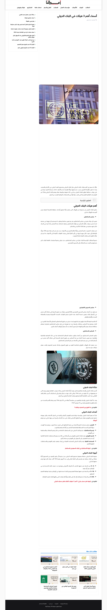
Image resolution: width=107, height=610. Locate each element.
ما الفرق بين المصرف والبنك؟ (82, 407)
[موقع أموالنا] (53, 2)
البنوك (81, 7)
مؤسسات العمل (65, 7)
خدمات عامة (38, 7)
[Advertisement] (68, 53)
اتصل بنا (56, 604)
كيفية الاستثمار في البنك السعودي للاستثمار (78, 448)
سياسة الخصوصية (64, 604)
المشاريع (29, 7)
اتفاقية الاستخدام (42, 604)
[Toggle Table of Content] (93, 200)
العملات (56, 7)
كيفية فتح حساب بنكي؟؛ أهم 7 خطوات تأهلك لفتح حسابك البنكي (72, 481)
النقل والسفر (47, 7)
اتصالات (87, 7)
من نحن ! (51, 604)
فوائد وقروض (21, 7)
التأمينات (74, 7)
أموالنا (95, 420)
